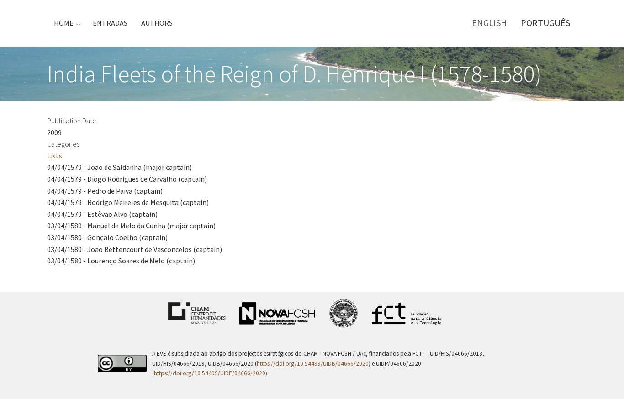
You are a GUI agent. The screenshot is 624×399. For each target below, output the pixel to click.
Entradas (110, 22)
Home (64, 22)
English (489, 22)
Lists (54, 155)
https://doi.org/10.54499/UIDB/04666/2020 (313, 364)
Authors (157, 22)
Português (545, 22)
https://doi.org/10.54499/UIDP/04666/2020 (209, 373)
